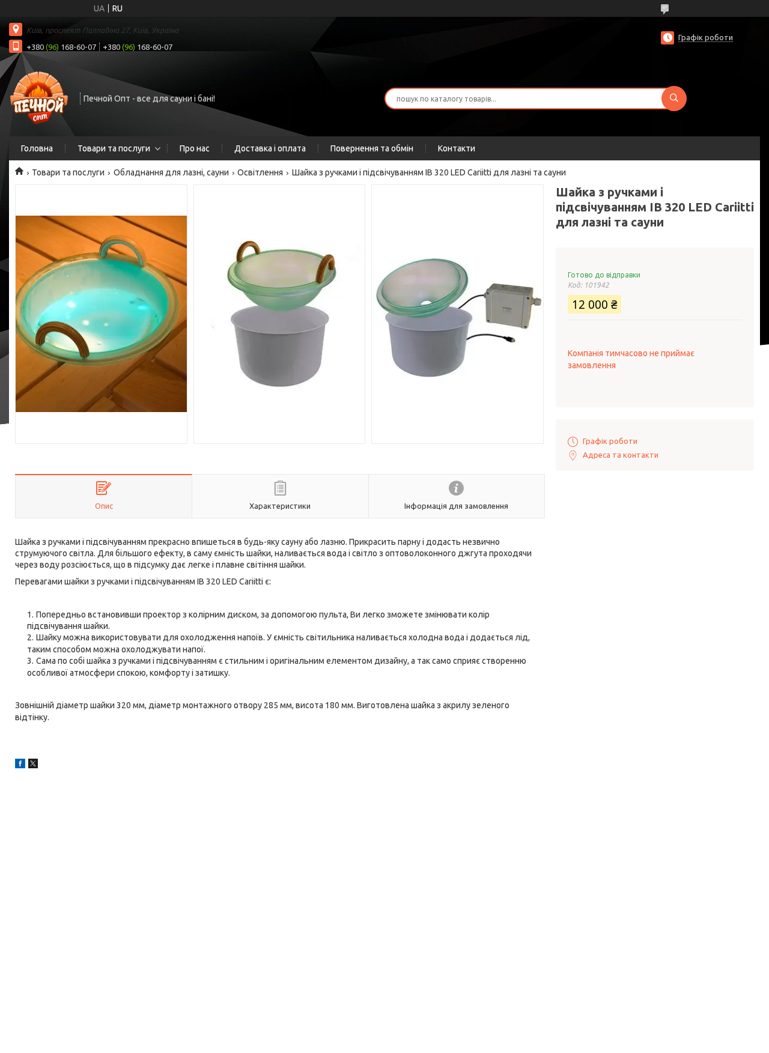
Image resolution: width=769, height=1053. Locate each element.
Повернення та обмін (371, 148)
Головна (37, 148)
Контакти (456, 148)
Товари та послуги (114, 148)
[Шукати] (674, 98)
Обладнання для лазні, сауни (171, 172)
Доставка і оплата (270, 148)
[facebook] (20, 765)
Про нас (195, 148)
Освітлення (260, 172)
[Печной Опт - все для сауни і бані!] (39, 97)
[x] (33, 765)
